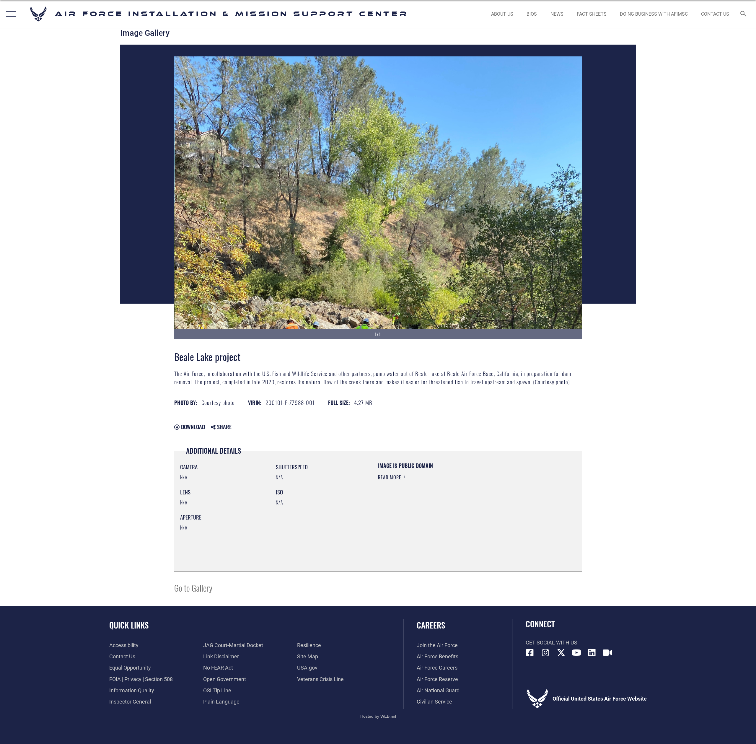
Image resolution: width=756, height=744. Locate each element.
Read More (390, 477)
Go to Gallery (193, 587)
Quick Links (129, 625)
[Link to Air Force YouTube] (576, 652)
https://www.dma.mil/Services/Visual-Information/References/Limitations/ (447, 515)
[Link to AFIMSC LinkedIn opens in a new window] (592, 652)
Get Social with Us (551, 642)
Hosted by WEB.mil (378, 716)
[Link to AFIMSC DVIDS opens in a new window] (607, 652)
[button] (9, 14)
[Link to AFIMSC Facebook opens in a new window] (530, 652)
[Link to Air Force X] (561, 652)
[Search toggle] (743, 14)
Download (192, 427)
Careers (431, 625)
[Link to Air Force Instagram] (545, 652)
